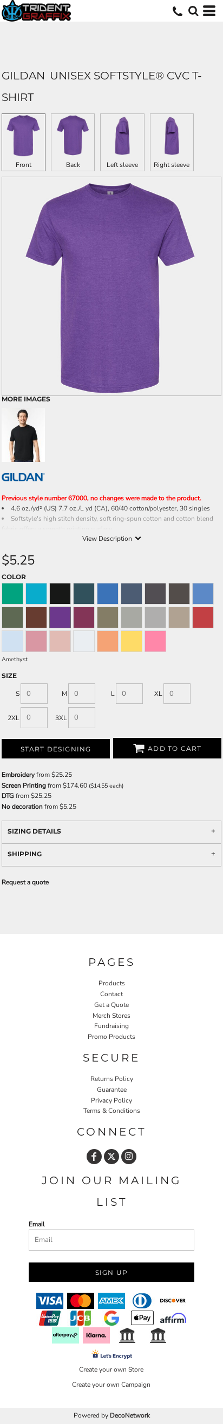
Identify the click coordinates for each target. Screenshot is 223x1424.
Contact (111, 994)
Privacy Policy (111, 1100)
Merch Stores (111, 1015)
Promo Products (111, 1036)
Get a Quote (111, 1004)
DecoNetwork (130, 1415)
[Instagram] (128, 1156)
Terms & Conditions (111, 1110)
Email (37, 1224)
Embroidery (18, 774)
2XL (13, 718)
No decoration (22, 806)
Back (73, 164)
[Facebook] (94, 1156)
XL (158, 693)
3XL (61, 718)
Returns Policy (111, 1078)
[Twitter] (111, 1156)
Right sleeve (171, 164)
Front (23, 164)
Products (112, 983)
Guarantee (112, 1089)
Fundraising (111, 1026)
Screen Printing (24, 785)
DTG (9, 795)
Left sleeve (122, 164)
